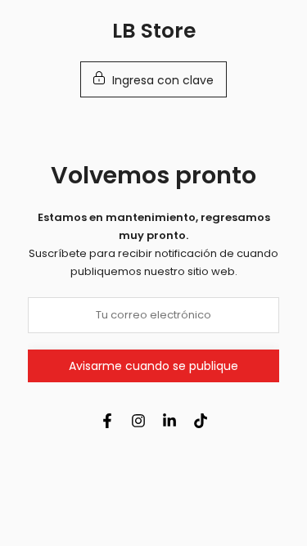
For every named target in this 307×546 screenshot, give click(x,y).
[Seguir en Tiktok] (200, 421)
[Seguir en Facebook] (107, 421)
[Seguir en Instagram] (138, 421)
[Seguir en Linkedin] (169, 421)
